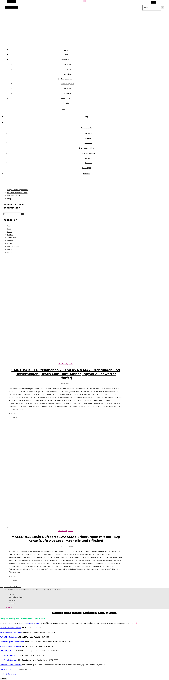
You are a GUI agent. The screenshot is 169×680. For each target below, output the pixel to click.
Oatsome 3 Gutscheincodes (11, 665)
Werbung (12, 603)
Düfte (9, 243)
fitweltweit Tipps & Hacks (17, 193)
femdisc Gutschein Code (9, 655)
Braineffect (68, 74)
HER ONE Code (6, 651)
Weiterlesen (14, 414)
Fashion (10, 226)
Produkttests (66, 59)
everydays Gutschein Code (10, 632)
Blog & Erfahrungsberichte (17, 190)
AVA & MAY (62, 364)
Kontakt (65, 103)
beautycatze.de (41, 26)
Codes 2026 (65, 98)
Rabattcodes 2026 (14, 195)
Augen (9, 252)
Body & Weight (13, 246)
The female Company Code (10, 646)
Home (70, 531)
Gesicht (10, 235)
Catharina (15, 417)
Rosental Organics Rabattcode (12, 641)
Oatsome (67, 93)
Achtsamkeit (12, 237)
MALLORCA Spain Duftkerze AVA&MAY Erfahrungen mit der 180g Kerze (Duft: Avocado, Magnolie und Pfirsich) (65, 539)
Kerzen (10, 240)
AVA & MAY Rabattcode (9, 637)
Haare (9, 232)
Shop (66, 55)
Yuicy (37, 623)
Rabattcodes (29, 623)
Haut (9, 229)
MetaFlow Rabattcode (8, 660)
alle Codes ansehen (10, 674)
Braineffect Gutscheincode (10, 628)
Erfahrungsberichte (65, 79)
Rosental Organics (67, 84)
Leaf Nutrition (5, 669)
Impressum (12, 600)
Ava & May (67, 64)
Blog (66, 50)
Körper (10, 249)
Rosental (68, 69)
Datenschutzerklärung (16, 597)
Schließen (3, 678)
